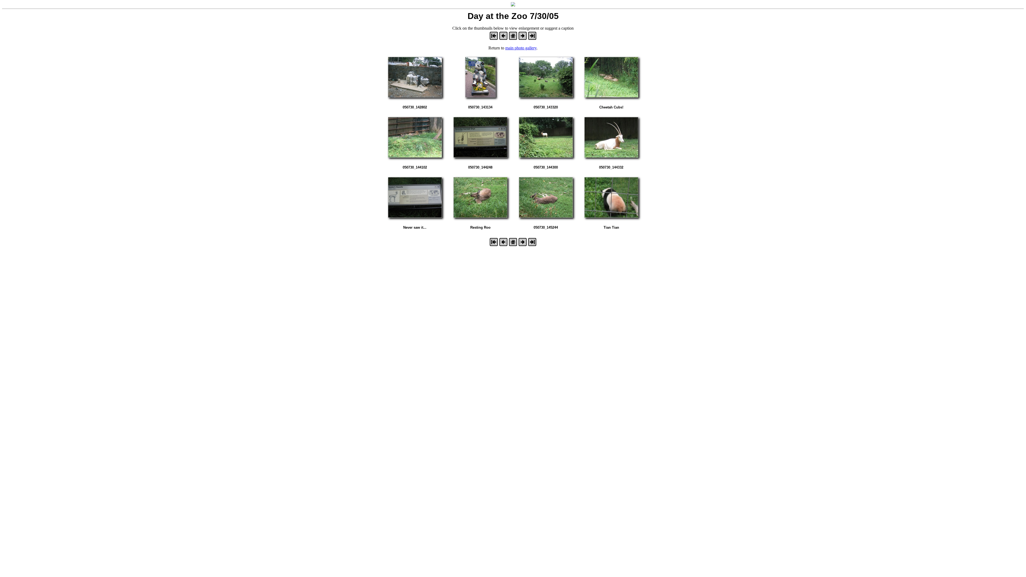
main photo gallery (521, 48)
